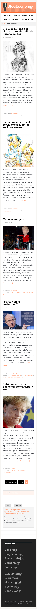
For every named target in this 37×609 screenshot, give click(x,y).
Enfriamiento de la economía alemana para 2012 (18, 387)
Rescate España (8, 212)
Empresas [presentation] (18, 505)
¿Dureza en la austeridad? (11, 303)
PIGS (23, 115)
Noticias (13, 468)
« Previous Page (11, 482)
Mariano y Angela (13, 219)
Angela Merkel (16, 115)
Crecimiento (7, 472)
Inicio (3, 23)
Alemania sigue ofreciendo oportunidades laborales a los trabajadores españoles (16, 511)
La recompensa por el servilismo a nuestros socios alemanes (16, 125)
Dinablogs (20, 601)
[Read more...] (8, 105)
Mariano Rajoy (26, 210)
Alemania (15, 470)
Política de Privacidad (12, 604)
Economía (25, 292)
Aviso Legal (28, 601)
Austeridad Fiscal (27, 375)
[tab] (7, 505)
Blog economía (18, 6)
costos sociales (8, 377)
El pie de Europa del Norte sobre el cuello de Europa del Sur (18, 31)
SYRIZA (27, 115)
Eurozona (14, 113)
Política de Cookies (26, 604)
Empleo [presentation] (8, 505)
